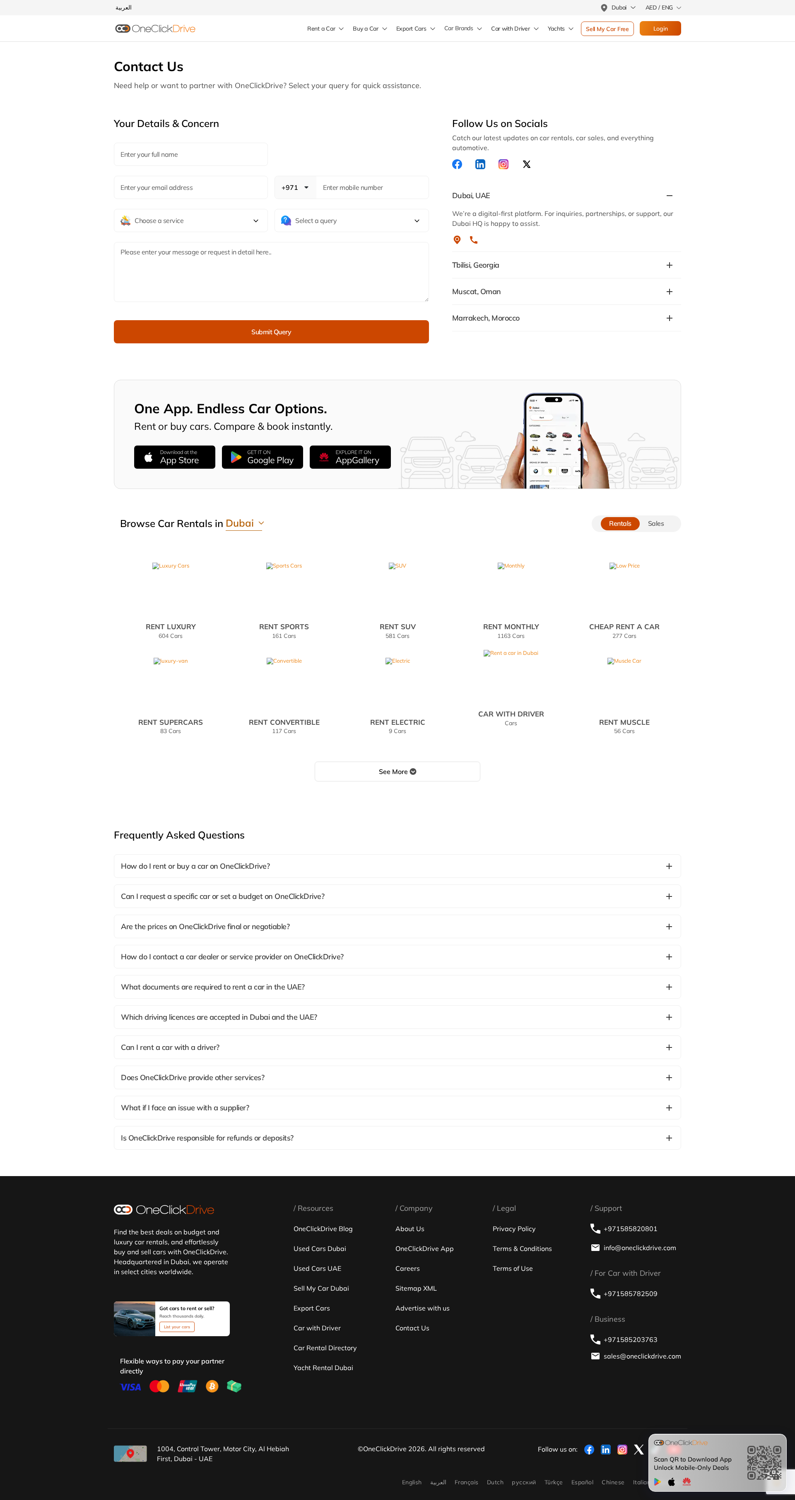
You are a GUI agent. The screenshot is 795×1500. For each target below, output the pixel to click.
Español (582, 1482)
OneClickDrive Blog (323, 1228)
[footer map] (130, 1453)
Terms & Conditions (522, 1248)
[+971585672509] (474, 240)
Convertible (284, 726)
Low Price (624, 630)
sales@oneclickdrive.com (642, 1356)
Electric (397, 726)
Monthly (511, 630)
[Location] (457, 240)
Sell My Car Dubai (321, 1288)
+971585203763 (631, 1339)
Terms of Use (513, 1268)
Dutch (495, 1482)
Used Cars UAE (317, 1268)
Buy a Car (365, 28)
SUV (398, 630)
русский (524, 1482)
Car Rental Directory (325, 1348)
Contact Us (412, 1328)
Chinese (613, 1482)
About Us (409, 1228)
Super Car (170, 726)
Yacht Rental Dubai (323, 1367)
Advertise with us (422, 1308)
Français (467, 1482)
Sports (284, 630)
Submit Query (271, 332)
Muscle (624, 726)
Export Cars (411, 28)
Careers (407, 1268)
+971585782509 (631, 1293)
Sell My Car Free (607, 29)
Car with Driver (317, 1328)
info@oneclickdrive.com (640, 1248)
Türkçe (553, 1482)
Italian (641, 1482)
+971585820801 (631, 1228)
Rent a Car (321, 28)
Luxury (171, 630)
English (412, 1482)
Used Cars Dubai (320, 1248)
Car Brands (458, 28)
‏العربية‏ (438, 1482)
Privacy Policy (514, 1228)
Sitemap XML (416, 1288)
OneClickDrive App (424, 1248)
